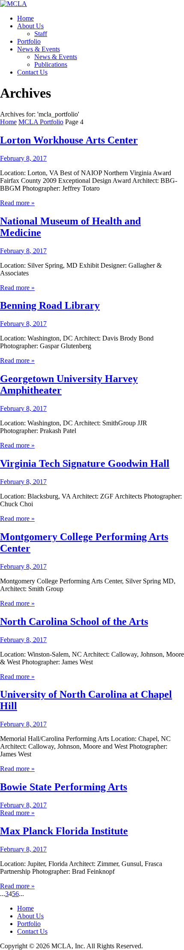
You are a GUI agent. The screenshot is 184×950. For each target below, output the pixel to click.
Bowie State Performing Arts (63, 786)
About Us (30, 26)
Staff (40, 33)
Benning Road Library (50, 305)
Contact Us (32, 72)
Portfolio (29, 41)
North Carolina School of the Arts (74, 621)
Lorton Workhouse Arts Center (69, 140)
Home (25, 18)
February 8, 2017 (23, 158)
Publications (50, 64)
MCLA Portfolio (40, 121)
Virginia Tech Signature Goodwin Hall (84, 463)
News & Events (38, 49)
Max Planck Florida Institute (64, 830)
